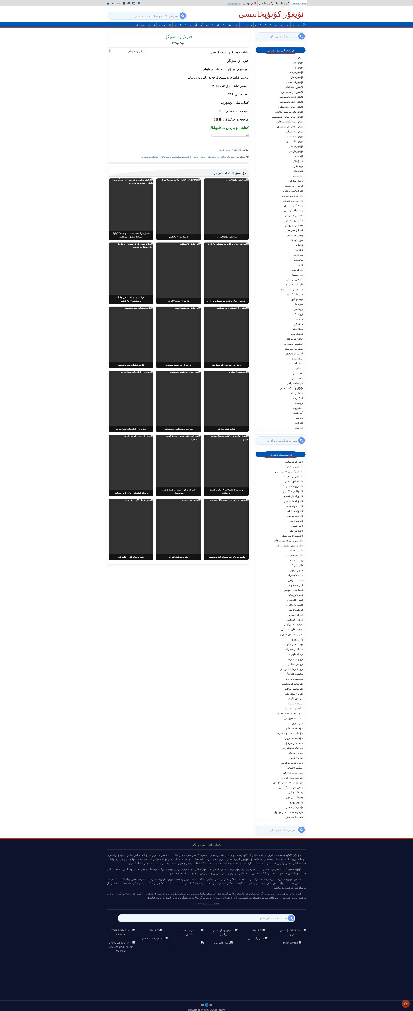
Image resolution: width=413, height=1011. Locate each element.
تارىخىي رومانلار (294, 279)
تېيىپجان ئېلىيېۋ (295, 704)
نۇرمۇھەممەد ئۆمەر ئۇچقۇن (288, 782)
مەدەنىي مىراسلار (293, 349)
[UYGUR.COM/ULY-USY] (129, 3)
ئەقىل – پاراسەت (294, 186)
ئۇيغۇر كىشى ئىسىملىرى (290, 102)
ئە (293, 25)
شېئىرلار (298, 324)
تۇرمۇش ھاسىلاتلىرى (178, 301)
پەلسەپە (298, 260)
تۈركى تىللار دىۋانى (293, 191)
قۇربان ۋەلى (296, 758)
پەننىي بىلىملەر (295, 235)
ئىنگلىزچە (298, 398)
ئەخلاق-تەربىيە (295, 230)
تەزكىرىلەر (297, 270)
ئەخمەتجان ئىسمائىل (292, 629)
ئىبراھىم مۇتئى (295, 585)
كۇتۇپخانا (284, 3)
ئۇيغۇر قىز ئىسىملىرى (291, 92)
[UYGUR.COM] (108, 3)
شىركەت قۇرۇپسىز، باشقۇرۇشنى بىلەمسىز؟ (178, 491)
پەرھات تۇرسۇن (294, 797)
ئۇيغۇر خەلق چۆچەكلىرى (290, 107)
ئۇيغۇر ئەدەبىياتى (294, 132)
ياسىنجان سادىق (294, 817)
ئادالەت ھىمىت (295, 516)
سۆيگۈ (155, 157)
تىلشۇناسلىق (296, 334)
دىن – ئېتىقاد (296, 240)
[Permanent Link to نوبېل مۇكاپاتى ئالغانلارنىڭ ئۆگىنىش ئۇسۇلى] (226, 465)
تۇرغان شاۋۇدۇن (294, 694)
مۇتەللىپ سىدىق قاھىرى (290, 733)
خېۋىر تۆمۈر (296, 570)
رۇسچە (299, 403)
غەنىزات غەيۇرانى (293, 718)
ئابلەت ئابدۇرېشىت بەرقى (289, 546)
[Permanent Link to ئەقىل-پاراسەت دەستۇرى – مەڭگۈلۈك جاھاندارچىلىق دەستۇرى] (131, 209)
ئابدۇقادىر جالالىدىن (293, 491)
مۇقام (299, 368)
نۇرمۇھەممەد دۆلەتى (292, 778)
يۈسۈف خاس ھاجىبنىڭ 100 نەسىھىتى (226, 557)
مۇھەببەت (146, 157)
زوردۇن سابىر (295, 664)
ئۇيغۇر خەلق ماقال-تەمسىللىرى (286, 117)
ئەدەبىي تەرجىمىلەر (292, 201)
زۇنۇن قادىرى (295, 659)
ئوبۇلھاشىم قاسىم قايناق (171, 157)
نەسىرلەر (298, 373)
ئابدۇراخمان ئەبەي (293, 496)
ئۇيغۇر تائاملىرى (294, 141)
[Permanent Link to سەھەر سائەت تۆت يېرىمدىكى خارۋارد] (226, 273)
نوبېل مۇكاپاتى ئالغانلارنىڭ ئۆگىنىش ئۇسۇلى (226, 491)
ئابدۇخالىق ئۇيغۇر (294, 481)
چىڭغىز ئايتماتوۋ (294, 768)
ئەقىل (202, 157)
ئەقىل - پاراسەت (190, 157)
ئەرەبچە (298, 428)
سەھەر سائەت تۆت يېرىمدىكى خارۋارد (226, 301)
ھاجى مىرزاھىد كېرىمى (291, 787)
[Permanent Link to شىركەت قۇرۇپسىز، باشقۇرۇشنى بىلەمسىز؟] (178, 465)
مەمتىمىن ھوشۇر (294, 743)
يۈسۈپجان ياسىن (294, 807)
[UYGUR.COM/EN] (118, 3)
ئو (175, 25)
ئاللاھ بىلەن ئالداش (178, 237)
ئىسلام (299, 245)
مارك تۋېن (297, 723)
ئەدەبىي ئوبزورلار (294, 225)
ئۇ (170, 25)
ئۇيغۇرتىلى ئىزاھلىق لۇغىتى (289, 112)
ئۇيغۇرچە (298, 67)
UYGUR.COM (298, 3)
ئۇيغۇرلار (298, 62)
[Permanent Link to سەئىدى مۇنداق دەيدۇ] (226, 209)
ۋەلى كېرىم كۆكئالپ (292, 763)
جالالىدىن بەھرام (294, 649)
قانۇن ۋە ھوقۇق (294, 339)
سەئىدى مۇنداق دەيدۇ (226, 237)
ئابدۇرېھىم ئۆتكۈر (294, 466)
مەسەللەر (297, 378)
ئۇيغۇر (299, 57)
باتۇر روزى (297, 639)
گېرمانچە (298, 413)
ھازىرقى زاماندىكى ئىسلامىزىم (131, 429)
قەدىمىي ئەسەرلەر (293, 344)
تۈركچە (299, 423)
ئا (298, 25)
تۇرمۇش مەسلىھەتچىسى (178, 365)
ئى (142, 25)
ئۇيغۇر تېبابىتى (295, 146)
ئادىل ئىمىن (297, 526)
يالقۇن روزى (296, 802)
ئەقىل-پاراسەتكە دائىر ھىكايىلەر (226, 365)
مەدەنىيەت (297, 359)
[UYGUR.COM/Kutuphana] (124, 3)
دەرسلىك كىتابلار (294, 294)
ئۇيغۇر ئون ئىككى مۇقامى (289, 122)
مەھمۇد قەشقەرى (293, 748)
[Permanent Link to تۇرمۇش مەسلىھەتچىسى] (178, 337)
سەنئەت (298, 319)
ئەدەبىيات (298, 171)
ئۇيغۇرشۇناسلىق (294, 136)
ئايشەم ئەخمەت (294, 555)
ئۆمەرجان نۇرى (294, 605)
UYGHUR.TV (233, 3)
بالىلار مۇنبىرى (249, 3)
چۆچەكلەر (297, 176)
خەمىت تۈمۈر (295, 580)
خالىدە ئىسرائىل (294, 575)
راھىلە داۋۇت (296, 654)
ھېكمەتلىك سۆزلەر (226, 429)
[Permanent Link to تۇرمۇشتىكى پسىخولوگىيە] (131, 337)
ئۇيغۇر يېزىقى (296, 72)
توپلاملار (298, 166)
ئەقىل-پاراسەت (232, 150)
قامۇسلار (298, 161)
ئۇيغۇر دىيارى (296, 77)
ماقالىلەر (298, 363)
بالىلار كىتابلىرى (295, 181)
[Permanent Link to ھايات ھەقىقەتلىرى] (178, 529)
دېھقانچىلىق (297, 299)
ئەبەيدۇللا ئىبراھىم (293, 624)
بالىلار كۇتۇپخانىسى (268, 3)
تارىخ (300, 265)
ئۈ (159, 25)
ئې (148, 25)
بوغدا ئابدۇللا (296, 560)
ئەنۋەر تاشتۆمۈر (294, 620)
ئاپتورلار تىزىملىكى (293, 462)
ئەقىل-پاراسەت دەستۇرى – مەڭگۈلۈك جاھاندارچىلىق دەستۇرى (131, 235)
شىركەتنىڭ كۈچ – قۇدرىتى (131, 557)
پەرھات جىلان (295, 792)
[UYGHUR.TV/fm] (139, 3)
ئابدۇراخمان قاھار (293, 501)
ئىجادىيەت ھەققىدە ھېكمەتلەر (178, 429)
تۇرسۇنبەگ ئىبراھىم (292, 684)
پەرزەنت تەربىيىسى (292, 196)
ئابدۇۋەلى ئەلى (295, 511)
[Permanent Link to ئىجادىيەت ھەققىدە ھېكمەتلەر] (178, 401)
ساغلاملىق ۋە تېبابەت (291, 289)
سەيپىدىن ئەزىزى (294, 679)
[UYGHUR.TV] (134, 3)
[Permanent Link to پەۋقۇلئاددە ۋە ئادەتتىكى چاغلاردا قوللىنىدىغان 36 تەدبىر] (131, 273)
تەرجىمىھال (297, 275)
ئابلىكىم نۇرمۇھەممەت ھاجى (287, 541)
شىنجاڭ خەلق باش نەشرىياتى (220, 157)
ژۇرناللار (298, 314)
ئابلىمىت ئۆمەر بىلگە (292, 536)
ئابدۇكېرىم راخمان (293, 476)
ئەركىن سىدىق (295, 615)
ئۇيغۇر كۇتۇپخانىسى (271, 15)
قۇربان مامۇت (295, 753)
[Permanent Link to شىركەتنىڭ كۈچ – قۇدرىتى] (131, 529)
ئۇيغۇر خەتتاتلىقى (294, 87)
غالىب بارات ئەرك (293, 708)
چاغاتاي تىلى (296, 393)
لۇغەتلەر (298, 156)
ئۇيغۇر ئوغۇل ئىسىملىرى (290, 97)
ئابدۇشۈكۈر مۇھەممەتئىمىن (288, 471)
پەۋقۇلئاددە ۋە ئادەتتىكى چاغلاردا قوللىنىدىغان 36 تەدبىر (131, 299)
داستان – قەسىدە (294, 284)
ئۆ (165, 25)
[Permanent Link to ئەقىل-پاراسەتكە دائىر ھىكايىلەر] (226, 337)
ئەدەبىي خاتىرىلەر (294, 215)
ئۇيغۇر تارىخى (296, 151)
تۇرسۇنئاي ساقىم (293, 689)
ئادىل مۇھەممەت (294, 506)
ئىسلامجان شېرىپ (293, 590)
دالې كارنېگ (296, 565)
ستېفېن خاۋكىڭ (295, 674)
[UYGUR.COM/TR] (113, 3)
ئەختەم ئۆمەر (295, 610)
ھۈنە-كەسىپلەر (295, 383)
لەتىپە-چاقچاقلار (294, 354)
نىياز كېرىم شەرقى (293, 773)
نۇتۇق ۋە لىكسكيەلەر (292, 388)
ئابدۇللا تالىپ (296, 521)
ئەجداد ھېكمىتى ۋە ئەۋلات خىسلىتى (130, 493)
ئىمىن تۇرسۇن (295, 595)
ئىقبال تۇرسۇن (295, 600)
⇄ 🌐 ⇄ (206, 1005)
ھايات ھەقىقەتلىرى (178, 557)
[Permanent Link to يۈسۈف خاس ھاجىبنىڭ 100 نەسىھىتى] (226, 529)
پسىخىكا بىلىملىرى (293, 205)
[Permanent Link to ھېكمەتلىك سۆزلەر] (226, 401)
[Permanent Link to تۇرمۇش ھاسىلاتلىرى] (178, 273)
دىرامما (299, 304)
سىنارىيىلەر (297, 329)
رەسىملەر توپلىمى (293, 210)
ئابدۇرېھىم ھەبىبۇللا (293, 486)
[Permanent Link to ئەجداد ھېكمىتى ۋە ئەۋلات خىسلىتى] (131, 465)
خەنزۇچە (298, 408)
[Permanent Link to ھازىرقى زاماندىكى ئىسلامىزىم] (131, 401)
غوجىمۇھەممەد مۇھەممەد (289, 713)
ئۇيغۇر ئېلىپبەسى (294, 82)
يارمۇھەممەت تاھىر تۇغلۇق (288, 812)
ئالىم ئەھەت (296, 550)
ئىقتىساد (298, 250)
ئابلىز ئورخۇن (296, 531)
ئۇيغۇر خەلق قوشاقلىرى (290, 127)
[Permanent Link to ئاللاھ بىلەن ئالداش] (178, 209)
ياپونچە (299, 418)
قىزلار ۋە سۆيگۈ (178, 37)
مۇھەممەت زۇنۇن (293, 738)
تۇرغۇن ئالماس (295, 699)
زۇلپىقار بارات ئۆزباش (291, 669)
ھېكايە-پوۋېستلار (294, 220)
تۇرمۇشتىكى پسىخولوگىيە (131, 365)
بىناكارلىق (298, 255)
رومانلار (298, 309)
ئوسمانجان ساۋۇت (293, 644)
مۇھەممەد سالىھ (294, 728)
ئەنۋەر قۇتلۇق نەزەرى (291, 634)
